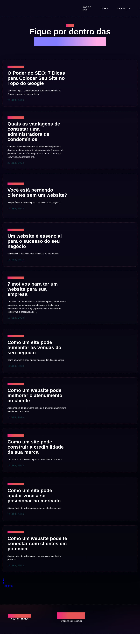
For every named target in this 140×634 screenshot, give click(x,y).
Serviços (123, 8)
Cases (104, 8)
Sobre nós (86, 8)
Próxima (8, 585)
